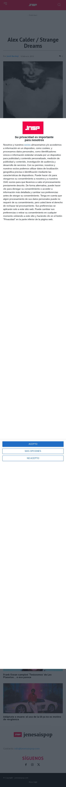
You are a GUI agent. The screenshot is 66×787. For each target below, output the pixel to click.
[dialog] (33, 393)
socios (27, 145)
